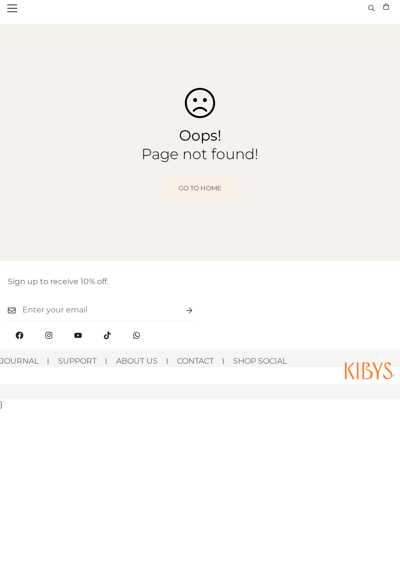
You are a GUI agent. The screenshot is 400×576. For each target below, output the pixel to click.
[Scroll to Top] (381, 523)
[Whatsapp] (136, 335)
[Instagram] (48, 335)
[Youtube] (78, 335)
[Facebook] (19, 335)
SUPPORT (77, 361)
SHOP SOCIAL (260, 361)
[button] (386, 8)
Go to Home (200, 188)
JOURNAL (19, 361)
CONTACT (195, 361)
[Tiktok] (107, 335)
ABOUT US (137, 361)
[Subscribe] (181, 310)
